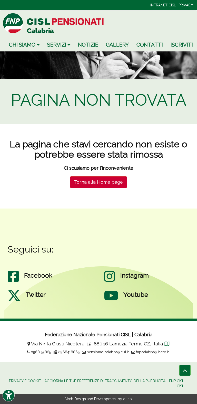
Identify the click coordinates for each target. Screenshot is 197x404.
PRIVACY (186, 5)
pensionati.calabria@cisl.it (107, 352)
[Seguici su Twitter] (14, 301)
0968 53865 (40, 352)
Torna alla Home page (98, 182)
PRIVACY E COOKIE (25, 381)
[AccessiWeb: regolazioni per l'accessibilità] (9, 395)
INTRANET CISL (163, 5)
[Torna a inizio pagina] (185, 370)
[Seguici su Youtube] (111, 301)
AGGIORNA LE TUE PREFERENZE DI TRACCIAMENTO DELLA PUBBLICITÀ (104, 381)
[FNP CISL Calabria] (54, 23)
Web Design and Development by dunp (98, 399)
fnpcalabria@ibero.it (152, 352)
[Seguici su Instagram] (109, 281)
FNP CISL (176, 381)
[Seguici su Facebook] (13, 281)
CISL (180, 386)
